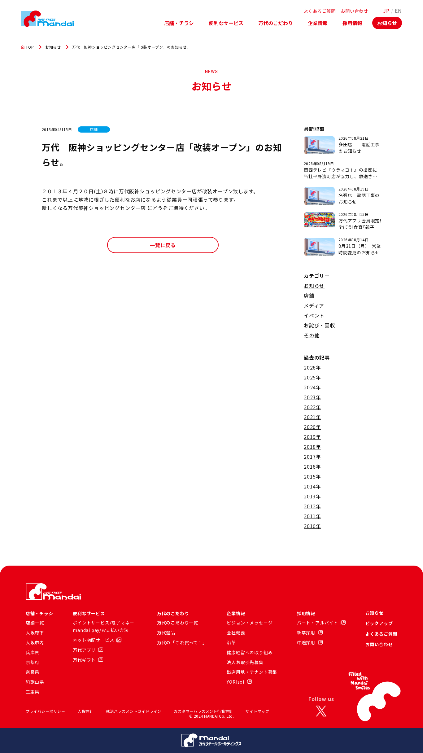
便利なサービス (226, 23)
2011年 (312, 516)
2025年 (312, 377)
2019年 (312, 436)
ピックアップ (379, 623)
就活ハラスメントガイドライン (133, 711)
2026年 (312, 367)
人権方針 (86, 711)
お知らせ (387, 23)
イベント (314, 315)
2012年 (312, 506)
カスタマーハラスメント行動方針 (203, 711)
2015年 (312, 476)
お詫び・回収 (319, 325)
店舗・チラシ (179, 23)
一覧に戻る (163, 245)
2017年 (312, 456)
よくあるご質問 (320, 11)
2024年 (312, 387)
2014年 (312, 486)
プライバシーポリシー (45, 711)
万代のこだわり (275, 23)
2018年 (312, 446)
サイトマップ (257, 711)
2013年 (312, 496)
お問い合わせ (354, 11)
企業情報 (318, 23)
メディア (314, 305)
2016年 (312, 466)
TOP (30, 47)
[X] (321, 711)
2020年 (312, 427)
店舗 (309, 295)
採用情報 (352, 23)
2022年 (312, 407)
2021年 (312, 417)
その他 (311, 335)
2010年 (312, 526)
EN (398, 10)
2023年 (312, 397)
